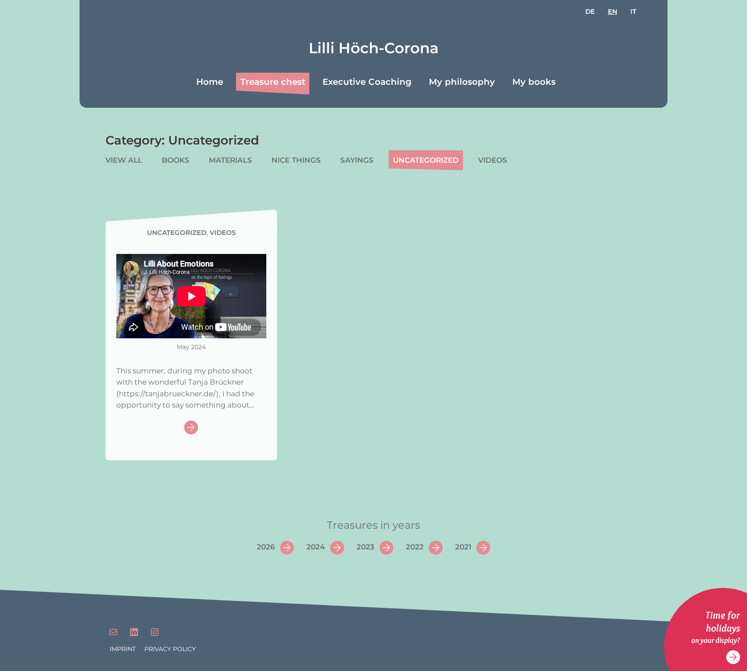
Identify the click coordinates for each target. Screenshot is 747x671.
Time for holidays (723, 621)
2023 (365, 547)
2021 (463, 547)
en (612, 11)
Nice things (296, 160)
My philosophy (462, 82)
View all (123, 160)
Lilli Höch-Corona (374, 48)
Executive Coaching (367, 82)
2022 (415, 547)
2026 (266, 547)
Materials (230, 160)
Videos (492, 160)
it (633, 11)
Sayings (357, 160)
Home (209, 82)
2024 (315, 547)
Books (175, 160)
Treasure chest (272, 82)
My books (533, 82)
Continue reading (191, 428)
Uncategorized (426, 160)
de (590, 11)
